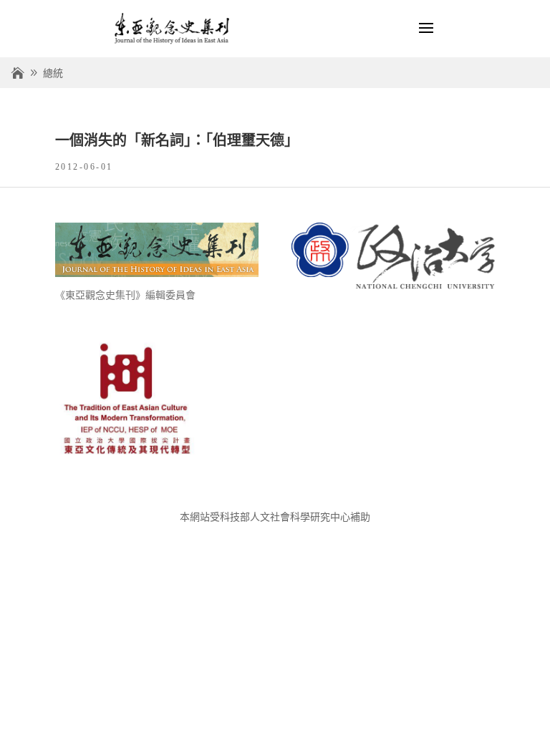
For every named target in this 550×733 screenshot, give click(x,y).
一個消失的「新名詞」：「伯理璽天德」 (177, 140)
